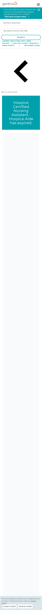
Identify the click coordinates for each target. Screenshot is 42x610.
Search (21, 37)
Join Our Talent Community (26, 43)
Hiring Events (8, 45)
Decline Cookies (25, 606)
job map (6, 43)
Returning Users (32, 45)
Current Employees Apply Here (16, 41)
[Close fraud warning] (38, 9)
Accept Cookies (9, 606)
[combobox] (21, 22)
